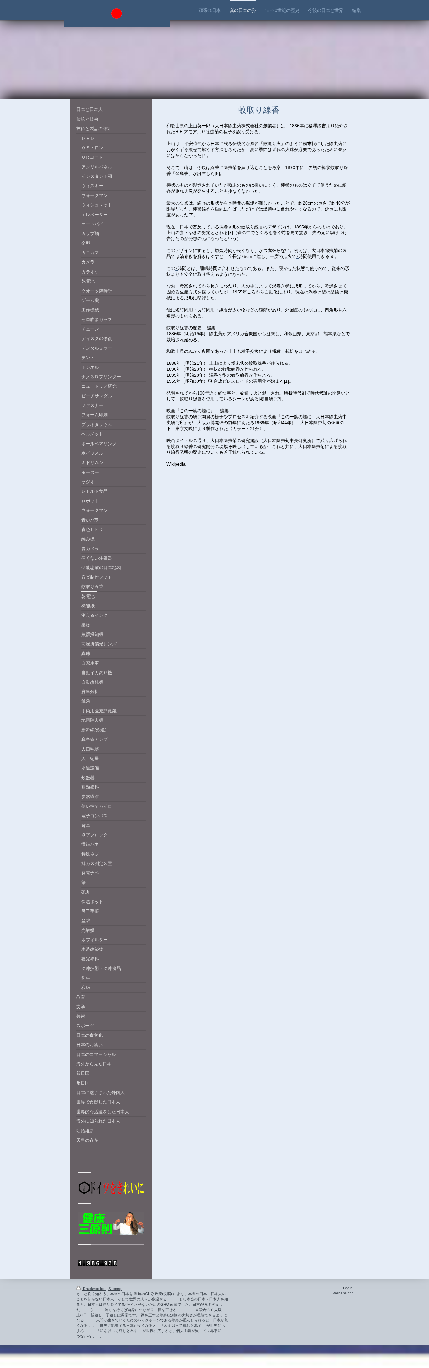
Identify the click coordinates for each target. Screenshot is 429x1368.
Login (348, 1288)
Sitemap (115, 1289)
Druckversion (94, 1289)
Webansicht (343, 1293)
